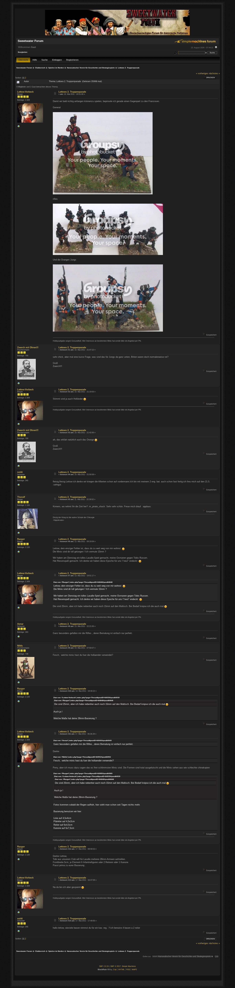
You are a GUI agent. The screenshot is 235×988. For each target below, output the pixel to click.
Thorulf (21, 497)
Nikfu (20, 645)
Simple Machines (129, 966)
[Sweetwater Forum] (117, 35)
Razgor (21, 539)
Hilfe (35, 60)
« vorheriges (202, 73)
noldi (20, 472)
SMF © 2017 (115, 966)
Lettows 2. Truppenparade (72, 91)
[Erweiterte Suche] (175, 53)
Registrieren (72, 60)
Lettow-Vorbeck (25, 91)
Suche (44, 60)
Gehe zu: (147, 956)
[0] (18, 127)
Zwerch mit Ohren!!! (27, 347)
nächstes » (214, 73)
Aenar (20, 624)
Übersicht (23, 60)
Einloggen (57, 60)
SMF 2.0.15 (104, 966)
